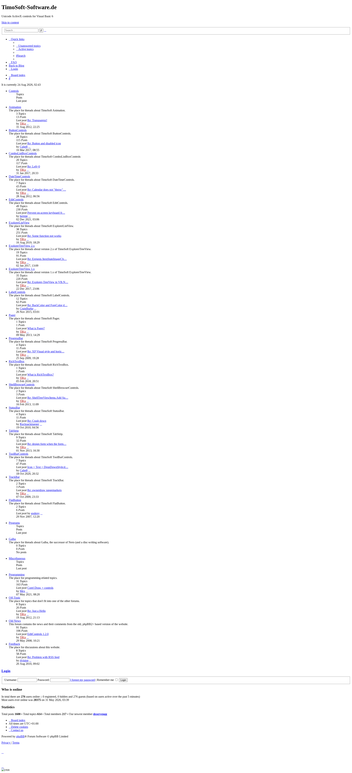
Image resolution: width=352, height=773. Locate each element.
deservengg (100, 714)
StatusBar (14, 407)
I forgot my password (82, 679)
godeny (35, 513)
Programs (14, 522)
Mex (22, 591)
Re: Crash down (36, 420)
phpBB (20, 736)
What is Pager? (36, 328)
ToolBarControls (18, 453)
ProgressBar (16, 338)
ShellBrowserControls (21, 384)
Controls (14, 90)
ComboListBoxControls (23, 153)
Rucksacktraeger (29, 424)
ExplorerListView (19, 222)
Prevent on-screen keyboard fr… (46, 212)
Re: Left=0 (33, 166)
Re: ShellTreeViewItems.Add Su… (47, 397)
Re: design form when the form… (46, 443)
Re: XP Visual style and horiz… (45, 351)
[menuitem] (28, 45)
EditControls (16, 199)
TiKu (23, 123)
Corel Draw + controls (40, 587)
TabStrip (14, 430)
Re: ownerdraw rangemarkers (44, 490)
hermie (24, 216)
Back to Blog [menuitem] (16, 65)
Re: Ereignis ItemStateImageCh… (47, 259)
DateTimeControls (19, 176)
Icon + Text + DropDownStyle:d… (47, 467)
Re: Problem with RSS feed (43, 657)
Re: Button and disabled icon (44, 143)
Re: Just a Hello (36, 610)
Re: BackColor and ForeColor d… (47, 305)
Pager (12, 315)
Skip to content (10, 22)
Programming (17, 574)
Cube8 (23, 146)
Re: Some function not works (44, 235)
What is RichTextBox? (40, 374)
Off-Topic (14, 597)
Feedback (14, 643)
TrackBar (14, 477)
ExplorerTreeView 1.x (22, 268)
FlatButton (15, 500)
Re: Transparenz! (37, 120)
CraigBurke (26, 308)
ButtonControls (18, 130)
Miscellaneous (17, 558)
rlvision (24, 660)
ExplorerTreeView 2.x (22, 245)
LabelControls (17, 292)
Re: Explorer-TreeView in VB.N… (47, 282)
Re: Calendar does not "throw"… (46, 189)
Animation (15, 107)
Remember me (106, 679)
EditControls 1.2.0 (38, 634)
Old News (15, 620)
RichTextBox (16, 361)
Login (5, 671)
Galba (12, 539)
